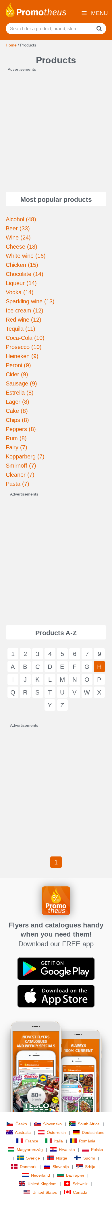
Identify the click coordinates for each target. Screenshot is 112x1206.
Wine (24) (18, 237)
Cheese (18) (21, 246)
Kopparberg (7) (25, 456)
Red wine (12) (23, 319)
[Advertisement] (56, 127)
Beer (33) (18, 228)
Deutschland (93, 1132)
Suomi (89, 1158)
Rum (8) (16, 438)
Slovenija (61, 1166)
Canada (80, 1192)
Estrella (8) (20, 392)
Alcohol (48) (21, 219)
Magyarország (30, 1149)
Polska (97, 1149)
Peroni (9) (18, 365)
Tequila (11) (20, 329)
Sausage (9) (21, 383)
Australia (23, 1132)
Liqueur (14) (21, 283)
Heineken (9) (22, 356)
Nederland (40, 1175)
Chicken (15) (22, 265)
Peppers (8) (21, 429)
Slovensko (52, 1124)
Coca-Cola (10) (25, 338)
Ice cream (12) (24, 310)
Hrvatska (67, 1149)
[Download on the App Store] (56, 996)
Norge (61, 1158)
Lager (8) (17, 402)
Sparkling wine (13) (30, 301)
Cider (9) (17, 374)
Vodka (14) (20, 292)
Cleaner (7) (20, 475)
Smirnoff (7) (21, 465)
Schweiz (80, 1183)
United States (44, 1192)
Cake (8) (17, 411)
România (87, 1141)
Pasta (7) (17, 484)
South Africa (89, 1124)
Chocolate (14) (24, 274)
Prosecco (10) (24, 347)
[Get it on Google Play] (56, 968)
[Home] (36, 9)
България (75, 1175)
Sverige (33, 1158)
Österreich (56, 1132)
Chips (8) (17, 420)
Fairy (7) (16, 447)
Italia (58, 1141)
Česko (21, 1124)
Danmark (28, 1166)
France (31, 1141)
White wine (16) (26, 256)
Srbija (90, 1166)
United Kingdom (42, 1183)
